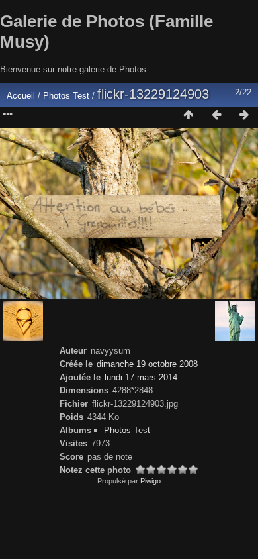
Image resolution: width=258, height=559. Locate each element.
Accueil (21, 96)
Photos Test (67, 96)
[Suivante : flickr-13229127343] (244, 115)
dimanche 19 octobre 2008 (147, 364)
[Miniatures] (188, 115)
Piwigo (150, 481)
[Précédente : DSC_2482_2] (216, 115)
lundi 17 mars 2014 (141, 377)
